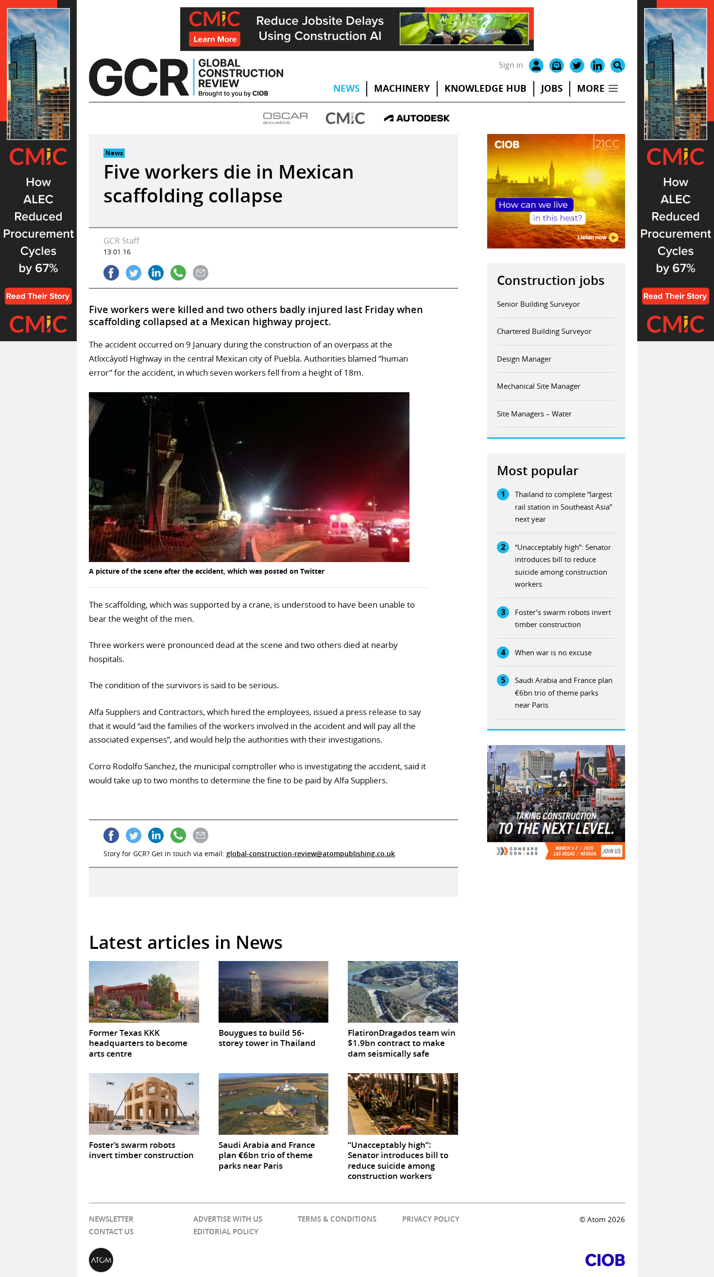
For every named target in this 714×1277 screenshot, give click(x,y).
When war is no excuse (553, 652)
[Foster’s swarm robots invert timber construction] (144, 1104)
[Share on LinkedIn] (156, 273)
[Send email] (200, 273)
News (346, 88)
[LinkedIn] (597, 65)
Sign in (511, 65)
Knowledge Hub (485, 88)
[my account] (536, 65)
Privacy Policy (430, 1219)
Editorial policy (225, 1232)
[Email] (556, 65)
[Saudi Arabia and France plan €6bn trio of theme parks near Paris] (273, 1104)
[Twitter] (577, 65)
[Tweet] (133, 273)
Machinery (402, 88)
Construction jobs (551, 280)
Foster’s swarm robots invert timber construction (563, 618)
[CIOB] (491, 1260)
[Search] (618, 65)
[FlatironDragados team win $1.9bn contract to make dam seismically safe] (403, 992)
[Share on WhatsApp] (178, 273)
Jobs (551, 88)
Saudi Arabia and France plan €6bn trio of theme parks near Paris (563, 692)
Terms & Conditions (337, 1219)
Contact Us (111, 1232)
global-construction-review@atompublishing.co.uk (310, 853)
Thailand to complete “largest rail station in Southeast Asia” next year (563, 506)
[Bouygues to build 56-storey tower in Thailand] (273, 992)
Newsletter (111, 1219)
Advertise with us (227, 1219)
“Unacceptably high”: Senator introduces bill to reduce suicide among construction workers (563, 565)
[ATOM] (223, 1260)
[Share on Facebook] (111, 273)
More (591, 88)
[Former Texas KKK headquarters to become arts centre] (144, 992)
